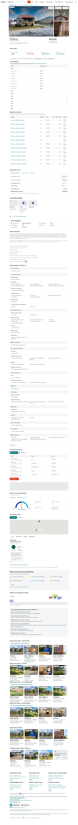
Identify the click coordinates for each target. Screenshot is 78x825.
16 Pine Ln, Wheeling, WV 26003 (18, 144)
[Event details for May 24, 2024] (66, 459)
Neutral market (21, 509)
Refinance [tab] (32, 172)
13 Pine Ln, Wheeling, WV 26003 (18, 132)
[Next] (67, 653)
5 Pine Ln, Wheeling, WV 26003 (17, 124)
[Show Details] (66, 68)
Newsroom (34, 809)
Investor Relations (39, 809)
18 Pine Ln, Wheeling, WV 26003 (18, 120)
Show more (13, 478)
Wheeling (26, 4)
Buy (32, 1)
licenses (42, 796)
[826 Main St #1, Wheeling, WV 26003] (45, 670)
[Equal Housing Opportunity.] (23, 817)
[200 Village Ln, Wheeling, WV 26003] (45, 691)
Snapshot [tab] (13, 497)
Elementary (18, 536)
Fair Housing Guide (25, 809)
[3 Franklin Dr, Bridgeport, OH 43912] (17, 755)
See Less (13, 445)
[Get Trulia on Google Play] (25, 805)
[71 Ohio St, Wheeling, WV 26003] (31, 670)
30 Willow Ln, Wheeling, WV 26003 (18, 163)
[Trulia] (11, 805)
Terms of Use (45, 809)
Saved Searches (59, 1)
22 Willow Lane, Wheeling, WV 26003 (19, 147)
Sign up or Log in (69, 1)
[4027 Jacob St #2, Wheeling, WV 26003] (45, 712)
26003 (30, 4)
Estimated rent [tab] (25, 172)
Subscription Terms (50, 809)
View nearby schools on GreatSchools (19, 564)
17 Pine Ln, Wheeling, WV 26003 (18, 136)
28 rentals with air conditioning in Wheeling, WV (22, 684)
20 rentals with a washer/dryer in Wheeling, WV (22, 705)
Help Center (33, 817)
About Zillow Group (18, 809)
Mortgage (42, 1)
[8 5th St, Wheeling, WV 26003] (31, 691)
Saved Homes (49, 1)
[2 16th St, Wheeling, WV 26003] (60, 650)
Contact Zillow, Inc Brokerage (15, 802)
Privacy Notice (58, 809)
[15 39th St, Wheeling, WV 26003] (45, 650)
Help (55, 809)
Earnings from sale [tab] (15, 172)
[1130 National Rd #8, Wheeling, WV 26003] (60, 712)
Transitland (25, 793)
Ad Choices (63, 809)
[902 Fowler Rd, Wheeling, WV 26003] (31, 650)
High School (32, 536)
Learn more (55, 567)
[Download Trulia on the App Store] (16, 805)
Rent (36, 1)
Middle (25, 536)
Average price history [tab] (22, 497)
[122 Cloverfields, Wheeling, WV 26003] (17, 670)
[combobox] (19, 2)
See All (13, 584)
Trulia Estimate (15, 63)
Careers (30, 809)
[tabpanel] (39, 184)
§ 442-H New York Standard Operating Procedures (18, 798)
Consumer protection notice (28, 800)
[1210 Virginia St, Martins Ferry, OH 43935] (46, 755)
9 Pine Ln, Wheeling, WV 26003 (17, 128)
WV (22, 4)
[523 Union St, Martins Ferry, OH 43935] (31, 755)
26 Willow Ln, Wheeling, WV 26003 (18, 155)
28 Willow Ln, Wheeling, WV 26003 (18, 159)
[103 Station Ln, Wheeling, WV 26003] (17, 691)
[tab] (14, 452)
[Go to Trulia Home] (4, 2)
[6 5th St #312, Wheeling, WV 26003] (17, 650)
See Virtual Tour (14, 388)
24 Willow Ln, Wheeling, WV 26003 (18, 151)
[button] (29, 2)
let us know (48, 814)
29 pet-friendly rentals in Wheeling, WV (20, 643)
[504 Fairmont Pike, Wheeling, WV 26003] (60, 670)
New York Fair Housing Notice (14, 799)
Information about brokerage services (17, 800)
